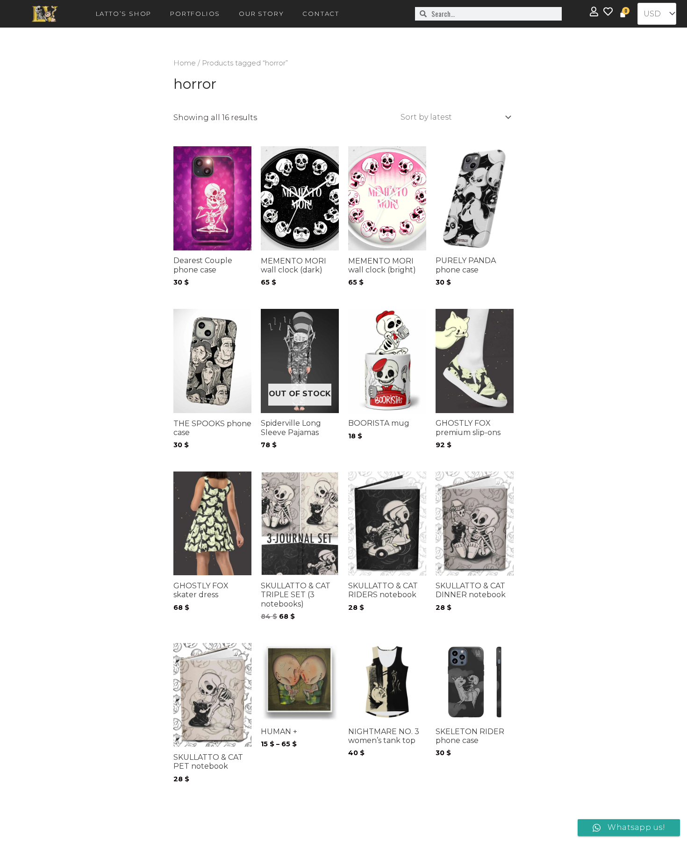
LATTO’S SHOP (124, 13)
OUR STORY (261, 13)
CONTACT (320, 13)
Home (184, 63)
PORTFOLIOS (195, 13)
